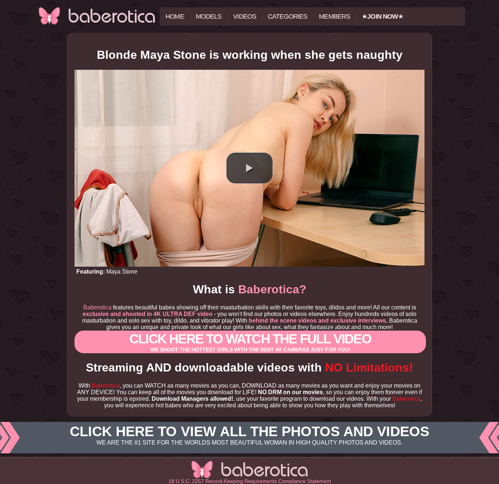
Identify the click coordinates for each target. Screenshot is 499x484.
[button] (249, 168)
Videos (244, 16)
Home (174, 16)
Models (209, 16)
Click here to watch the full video (250, 341)
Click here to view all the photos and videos (249, 435)
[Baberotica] (97, 15)
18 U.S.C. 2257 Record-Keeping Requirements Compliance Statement (249, 481)
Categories (287, 16)
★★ (382, 16)
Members (334, 16)
